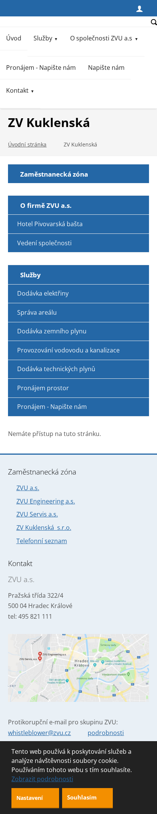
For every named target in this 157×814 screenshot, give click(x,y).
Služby (43, 38)
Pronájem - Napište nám (41, 67)
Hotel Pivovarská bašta (50, 224)
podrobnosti (106, 733)
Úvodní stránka (27, 144)
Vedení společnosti (44, 243)
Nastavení (30, 797)
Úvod (13, 38)
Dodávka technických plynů (56, 369)
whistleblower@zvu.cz (39, 733)
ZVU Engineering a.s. (45, 501)
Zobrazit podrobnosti (42, 779)
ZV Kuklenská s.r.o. (43, 527)
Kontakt (17, 90)
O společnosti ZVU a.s (101, 38)
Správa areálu (37, 312)
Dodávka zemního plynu (52, 331)
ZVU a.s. (27, 488)
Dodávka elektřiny (43, 293)
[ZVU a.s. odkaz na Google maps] (78, 668)
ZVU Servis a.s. (37, 514)
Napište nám (106, 67)
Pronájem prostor (43, 388)
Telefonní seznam (41, 541)
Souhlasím (82, 797)
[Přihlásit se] (139, 8)
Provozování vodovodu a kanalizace (68, 350)
